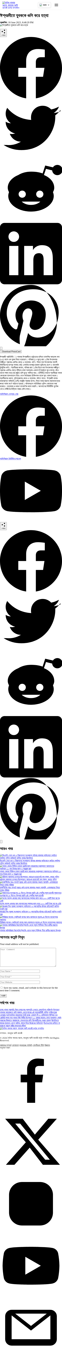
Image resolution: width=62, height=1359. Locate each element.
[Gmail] (31, 1357)
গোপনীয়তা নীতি (38, 1045)
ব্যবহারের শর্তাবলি (25, 1045)
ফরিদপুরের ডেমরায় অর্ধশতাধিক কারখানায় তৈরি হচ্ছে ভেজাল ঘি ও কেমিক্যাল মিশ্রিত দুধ (28, 1013)
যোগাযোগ (15, 1045)
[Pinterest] (31, 345)
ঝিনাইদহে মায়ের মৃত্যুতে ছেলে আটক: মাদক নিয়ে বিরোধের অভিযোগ (29, 1021)
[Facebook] (31, 97)
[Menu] (56, 5)
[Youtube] (31, 1295)
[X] (31, 159)
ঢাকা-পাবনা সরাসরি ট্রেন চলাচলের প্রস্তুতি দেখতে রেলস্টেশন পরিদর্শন (26, 1009)
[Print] (1, 348)
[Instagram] (31, 1234)
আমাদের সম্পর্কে (5, 1045)
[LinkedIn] (31, 283)
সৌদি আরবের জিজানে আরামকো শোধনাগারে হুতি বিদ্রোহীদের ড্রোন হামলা (30, 1019)
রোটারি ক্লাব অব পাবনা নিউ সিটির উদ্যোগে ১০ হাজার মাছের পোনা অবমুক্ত (28, 1017)
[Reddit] (31, 221)
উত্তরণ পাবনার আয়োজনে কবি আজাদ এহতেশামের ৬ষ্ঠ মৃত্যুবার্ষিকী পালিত (29, 1011)
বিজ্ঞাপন (47, 1045)
